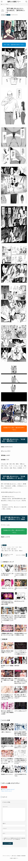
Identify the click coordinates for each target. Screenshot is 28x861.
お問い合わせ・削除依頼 (16, 855)
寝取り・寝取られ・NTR (6, 550)
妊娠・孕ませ (13, 548)
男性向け (20, 550)
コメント (5, 806)
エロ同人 (8, 14)
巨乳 (12, 550)
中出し (20, 547)
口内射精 (8, 548)
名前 (4, 823)
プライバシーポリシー (7, 855)
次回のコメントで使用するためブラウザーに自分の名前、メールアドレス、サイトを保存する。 (14, 839)
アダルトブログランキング (6, 791)
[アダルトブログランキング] (7, 789)
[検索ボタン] (26, 1)
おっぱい (4, 547)
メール (4, 828)
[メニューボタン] (1, 1)
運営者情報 (23, 855)
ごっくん (9, 547)
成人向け (16, 550)
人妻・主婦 (4, 548)
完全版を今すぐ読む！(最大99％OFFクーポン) (14, 428)
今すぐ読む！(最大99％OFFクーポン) (14, 44)
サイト (4, 833)
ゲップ (13, 547)
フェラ (16, 547)
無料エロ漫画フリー (14, 1)
